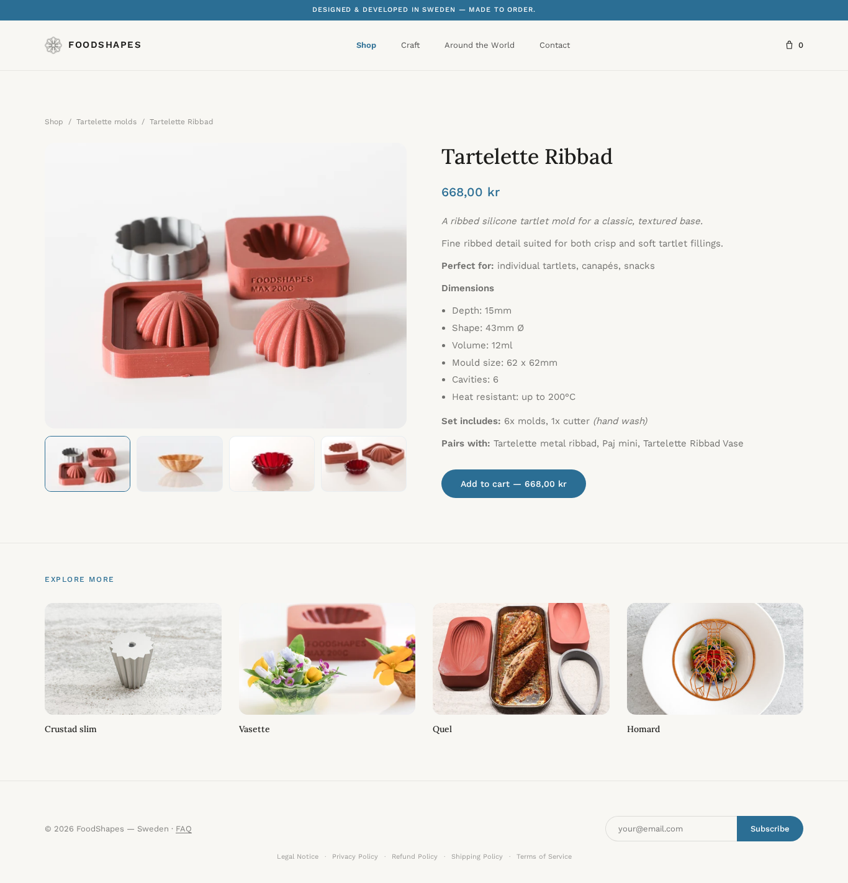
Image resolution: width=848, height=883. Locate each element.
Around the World (479, 45)
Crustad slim (71, 729)
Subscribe (770, 828)
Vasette (254, 729)
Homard (643, 729)
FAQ (184, 828)
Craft (410, 45)
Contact (554, 45)
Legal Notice (297, 857)
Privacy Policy (355, 857)
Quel (442, 729)
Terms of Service (544, 857)
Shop (366, 45)
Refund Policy (415, 857)
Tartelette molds (106, 121)
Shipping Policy (477, 857)
